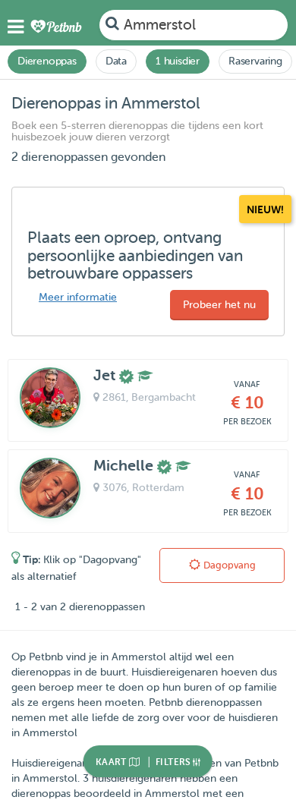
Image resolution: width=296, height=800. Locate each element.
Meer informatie (78, 297)
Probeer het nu (219, 304)
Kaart (112, 762)
